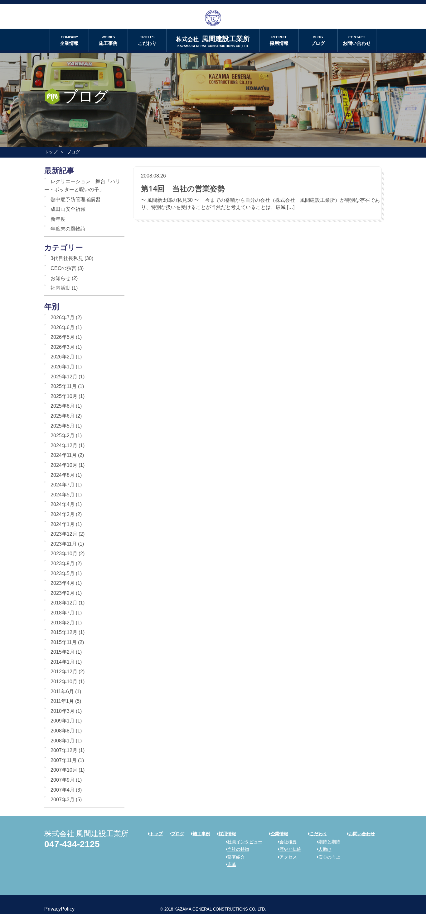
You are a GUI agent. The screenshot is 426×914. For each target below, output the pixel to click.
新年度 (58, 219)
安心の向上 (329, 857)
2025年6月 (63, 416)
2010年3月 (63, 711)
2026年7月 (63, 317)
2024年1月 (63, 524)
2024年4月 (63, 504)
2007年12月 (64, 750)
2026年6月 (63, 327)
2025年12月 (64, 376)
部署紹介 (236, 857)
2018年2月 (63, 622)
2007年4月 (63, 790)
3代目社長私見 (67, 258)
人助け (325, 849)
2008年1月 (63, 740)
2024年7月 (63, 484)
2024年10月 (64, 465)
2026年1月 (63, 366)
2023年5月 (63, 573)
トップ (50, 151)
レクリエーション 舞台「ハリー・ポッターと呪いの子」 (82, 185)
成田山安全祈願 (68, 209)
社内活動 (60, 288)
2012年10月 (64, 681)
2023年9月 (63, 563)
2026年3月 (63, 347)
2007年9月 (63, 780)
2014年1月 (63, 662)
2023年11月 (64, 544)
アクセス (288, 857)
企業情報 (69, 40)
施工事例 (108, 40)
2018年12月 (64, 602)
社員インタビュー (244, 841)
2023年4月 (63, 583)
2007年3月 (63, 799)
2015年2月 (63, 652)
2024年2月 (63, 514)
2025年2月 (63, 435)
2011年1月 (62, 701)
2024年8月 (63, 475)
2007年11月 (64, 760)
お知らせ (60, 278)
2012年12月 (64, 671)
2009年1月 (63, 720)
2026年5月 (63, 337)
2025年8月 (63, 406)
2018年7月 (63, 612)
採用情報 (279, 40)
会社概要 (288, 841)
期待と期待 (329, 841)
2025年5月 (63, 426)
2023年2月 (63, 593)
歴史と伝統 (290, 849)
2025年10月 (64, 396)
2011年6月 (62, 691)
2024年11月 (64, 455)
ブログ (318, 40)
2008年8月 (63, 730)
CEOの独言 (63, 268)
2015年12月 (64, 632)
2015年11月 (64, 642)
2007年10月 (64, 770)
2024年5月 (63, 494)
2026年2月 (63, 356)
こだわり (147, 40)
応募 (231, 864)
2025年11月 (64, 386)
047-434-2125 (72, 844)
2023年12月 (64, 534)
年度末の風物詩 (68, 228)
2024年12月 (64, 445)
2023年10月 (64, 553)
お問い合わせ (357, 40)
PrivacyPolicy (59, 909)
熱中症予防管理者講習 (75, 199)
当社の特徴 (238, 849)
